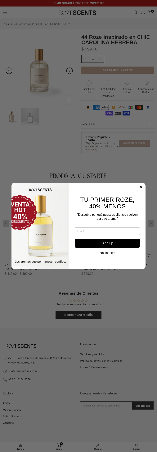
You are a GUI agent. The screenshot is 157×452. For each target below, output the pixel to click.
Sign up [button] (107, 243)
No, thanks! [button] (107, 252)
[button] (141, 187)
